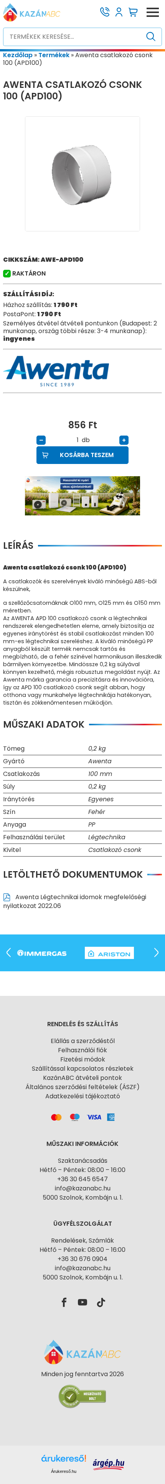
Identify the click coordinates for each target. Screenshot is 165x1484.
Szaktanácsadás (82, 1160)
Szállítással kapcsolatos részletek (83, 1068)
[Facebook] (64, 1303)
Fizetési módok (82, 1059)
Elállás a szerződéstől (83, 1041)
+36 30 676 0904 (82, 1259)
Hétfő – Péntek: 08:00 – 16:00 (82, 1169)
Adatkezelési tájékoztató (82, 1096)
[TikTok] (101, 1303)
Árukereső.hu (63, 1471)
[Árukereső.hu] (82, 1387)
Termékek (53, 55)
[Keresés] (151, 37)
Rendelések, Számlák (82, 1240)
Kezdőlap (18, 55)
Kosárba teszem (87, 455)
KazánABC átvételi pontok (82, 1077)
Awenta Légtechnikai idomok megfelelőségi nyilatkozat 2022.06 (74, 901)
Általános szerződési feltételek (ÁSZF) (82, 1087)
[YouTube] (82, 1303)
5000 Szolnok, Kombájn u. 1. (83, 1197)
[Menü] (153, 12)
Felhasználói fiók (82, 1050)
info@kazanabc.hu (83, 1188)
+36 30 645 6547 (82, 1179)
